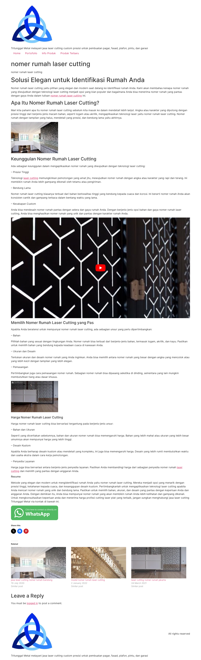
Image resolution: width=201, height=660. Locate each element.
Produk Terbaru (69, 53)
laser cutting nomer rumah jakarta (148, 580)
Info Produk (49, 53)
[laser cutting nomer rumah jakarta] (159, 562)
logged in (32, 603)
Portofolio (31, 53)
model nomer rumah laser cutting (88, 580)
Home (16, 53)
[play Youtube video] (100, 268)
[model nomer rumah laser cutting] (99, 562)
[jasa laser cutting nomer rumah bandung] (39, 562)
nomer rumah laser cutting (66, 95)
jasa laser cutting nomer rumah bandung (31, 580)
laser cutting (30, 178)
